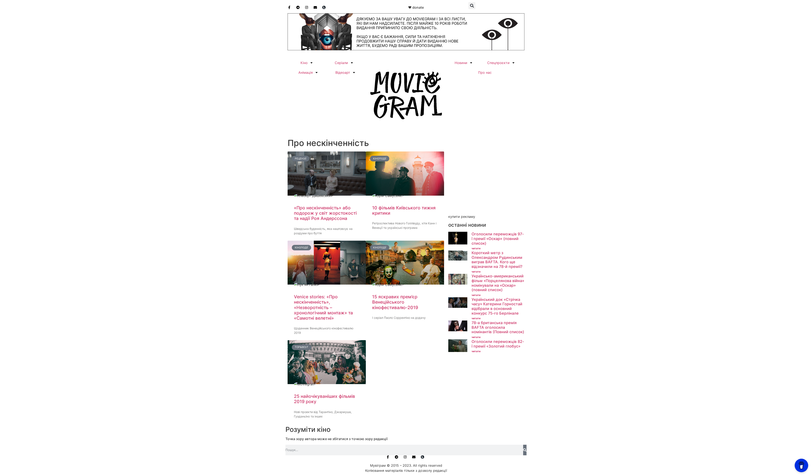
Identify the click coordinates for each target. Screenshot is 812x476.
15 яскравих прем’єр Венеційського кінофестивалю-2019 (395, 302)
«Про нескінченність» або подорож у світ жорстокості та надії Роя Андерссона (325, 213)
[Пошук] (525, 450)
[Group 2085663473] (406, 49)
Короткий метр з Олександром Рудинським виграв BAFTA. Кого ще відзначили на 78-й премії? (497, 260)
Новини (461, 63)
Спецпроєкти (498, 63)
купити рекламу (461, 216)
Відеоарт (342, 72)
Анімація (305, 72)
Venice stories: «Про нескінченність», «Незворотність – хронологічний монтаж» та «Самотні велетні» (323, 307)
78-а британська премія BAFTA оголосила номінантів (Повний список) (498, 327)
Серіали (341, 63)
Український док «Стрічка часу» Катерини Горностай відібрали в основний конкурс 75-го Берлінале (497, 306)
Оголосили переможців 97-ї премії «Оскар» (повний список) (498, 238)
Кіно (304, 63)
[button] (471, 5)
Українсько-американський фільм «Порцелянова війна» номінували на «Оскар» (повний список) (498, 283)
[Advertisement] (486, 183)
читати (476, 248)
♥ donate (416, 7)
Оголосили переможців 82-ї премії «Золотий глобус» (498, 343)
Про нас (485, 72)
